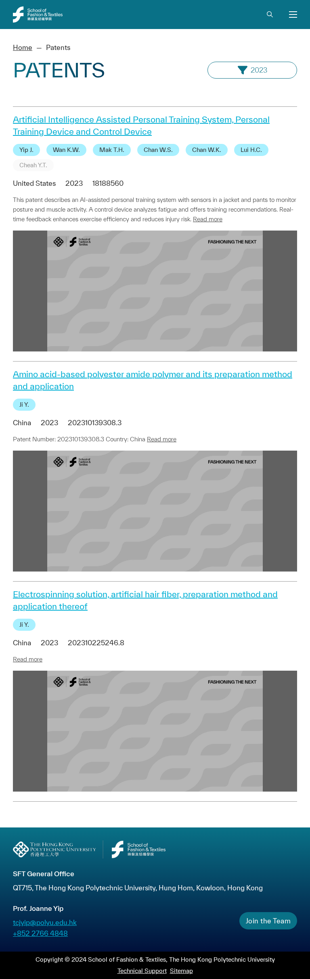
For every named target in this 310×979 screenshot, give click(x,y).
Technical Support (142, 970)
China (22, 422)
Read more (207, 219)
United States (34, 183)
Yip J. (26, 149)
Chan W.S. (158, 149)
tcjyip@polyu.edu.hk (45, 922)
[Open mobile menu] (293, 14)
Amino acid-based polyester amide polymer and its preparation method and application (152, 380)
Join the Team (268, 921)
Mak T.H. (111, 149)
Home (22, 47)
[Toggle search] (269, 14)
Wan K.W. (66, 149)
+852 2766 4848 (40, 933)
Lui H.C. (251, 149)
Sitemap (181, 970)
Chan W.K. (206, 149)
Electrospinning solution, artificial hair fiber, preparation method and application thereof (145, 600)
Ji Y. (24, 404)
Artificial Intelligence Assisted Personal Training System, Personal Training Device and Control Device (141, 125)
